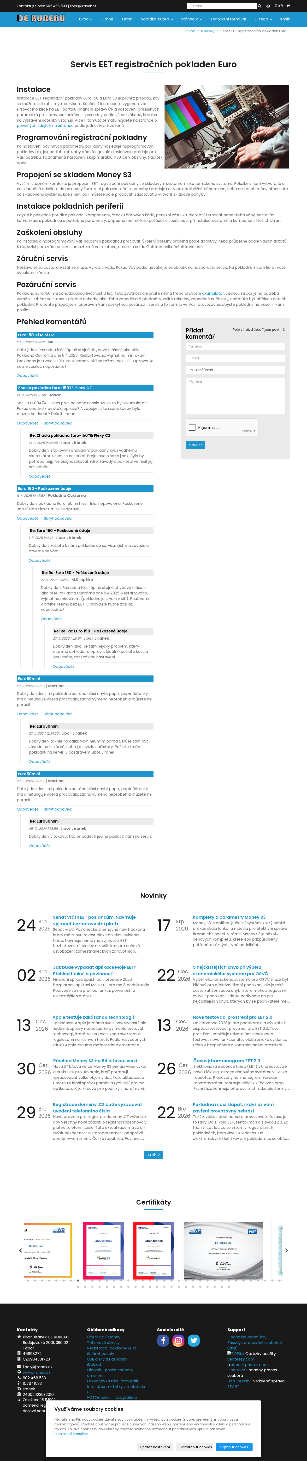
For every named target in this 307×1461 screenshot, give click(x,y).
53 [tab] (193, 1288)
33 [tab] (257, 1281)
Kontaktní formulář (228, 19)
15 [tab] (128, 1281)
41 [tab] (106, 1288)
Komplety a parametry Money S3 (229, 917)
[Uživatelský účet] (268, 6)
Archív (153, 1155)
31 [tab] (243, 1281)
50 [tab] (171, 1288)
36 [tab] (279, 1281)
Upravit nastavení (155, 1447)
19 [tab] (157, 1281)
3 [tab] (42, 1281)
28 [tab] (221, 1281)
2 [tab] (34, 1281)
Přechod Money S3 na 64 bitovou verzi (95, 1061)
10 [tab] (92, 1281)
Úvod (84, 19)
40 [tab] (99, 1288)
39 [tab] (92, 1288)
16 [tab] (135, 1281)
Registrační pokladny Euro (111, 1348)
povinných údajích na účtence (45, 125)
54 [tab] (200, 1288)
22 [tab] (178, 1281)
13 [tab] (114, 1281)
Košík (285, 19)
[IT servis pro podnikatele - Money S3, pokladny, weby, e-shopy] (41, 17)
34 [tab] (265, 1281)
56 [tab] (214, 1288)
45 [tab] (135, 1288)
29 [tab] (229, 1281)
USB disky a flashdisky (107, 1359)
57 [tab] (221, 1288)
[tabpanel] (153, 1250)
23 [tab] (185, 1281)
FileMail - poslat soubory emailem (110, 1372)
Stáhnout (190, 19)
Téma (126, 19)
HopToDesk (238, 1381)
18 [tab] (150, 1281)
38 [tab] (85, 1288)
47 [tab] (150, 1288)
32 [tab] (250, 1281)
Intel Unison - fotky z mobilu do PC (116, 1389)
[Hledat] (259, 6)
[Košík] (288, 6)
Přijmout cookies (234, 1447)
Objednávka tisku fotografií (112, 1381)
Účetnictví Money (103, 1337)
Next (286, 1250)
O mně (106, 19)
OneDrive (236, 1370)
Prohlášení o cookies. (71, 1433)
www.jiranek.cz (36, 1372)
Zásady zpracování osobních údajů (254, 1345)
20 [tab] (164, 1281)
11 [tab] (99, 1281)
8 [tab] (78, 1281)
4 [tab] (49, 1281)
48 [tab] (157, 1288)
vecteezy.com (240, 1359)
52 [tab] (185, 1288)
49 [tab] (164, 1288)
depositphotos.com (249, 1364)
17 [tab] (142, 1281)
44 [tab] (128, 1288)
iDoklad (94, 1364)
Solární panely (100, 1353)
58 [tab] (229, 1288)
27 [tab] (214, 1281)
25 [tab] (200, 1281)
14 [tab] (121, 1281)
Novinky (207, 31)
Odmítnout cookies (195, 1447)
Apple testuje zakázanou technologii (93, 1017)
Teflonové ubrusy (103, 1342)
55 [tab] (207, 1288)
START (233, 1386)
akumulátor (213, 293)
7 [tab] (70, 1281)
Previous (20, 1250)
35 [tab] (272, 1281)
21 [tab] (171, 1281)
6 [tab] (63, 1281)
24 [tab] (193, 1281)
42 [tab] (114, 1288)
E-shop (261, 19)
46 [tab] (142, 1288)
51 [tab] (178, 1288)
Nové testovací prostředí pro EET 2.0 (232, 1017)
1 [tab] (27, 1281)
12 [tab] (106, 1281)
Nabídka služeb (155, 19)
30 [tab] (236, 1281)
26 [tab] (207, 1281)
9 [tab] (85, 1281)
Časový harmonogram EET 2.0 (226, 1061)
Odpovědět (27, 375)
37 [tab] (78, 1288)
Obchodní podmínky (246, 1337)
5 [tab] (56, 1281)
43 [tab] (121, 1288)
